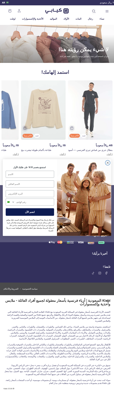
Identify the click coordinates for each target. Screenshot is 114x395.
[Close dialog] (107, 162)
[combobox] (10, 202)
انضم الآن (30, 212)
